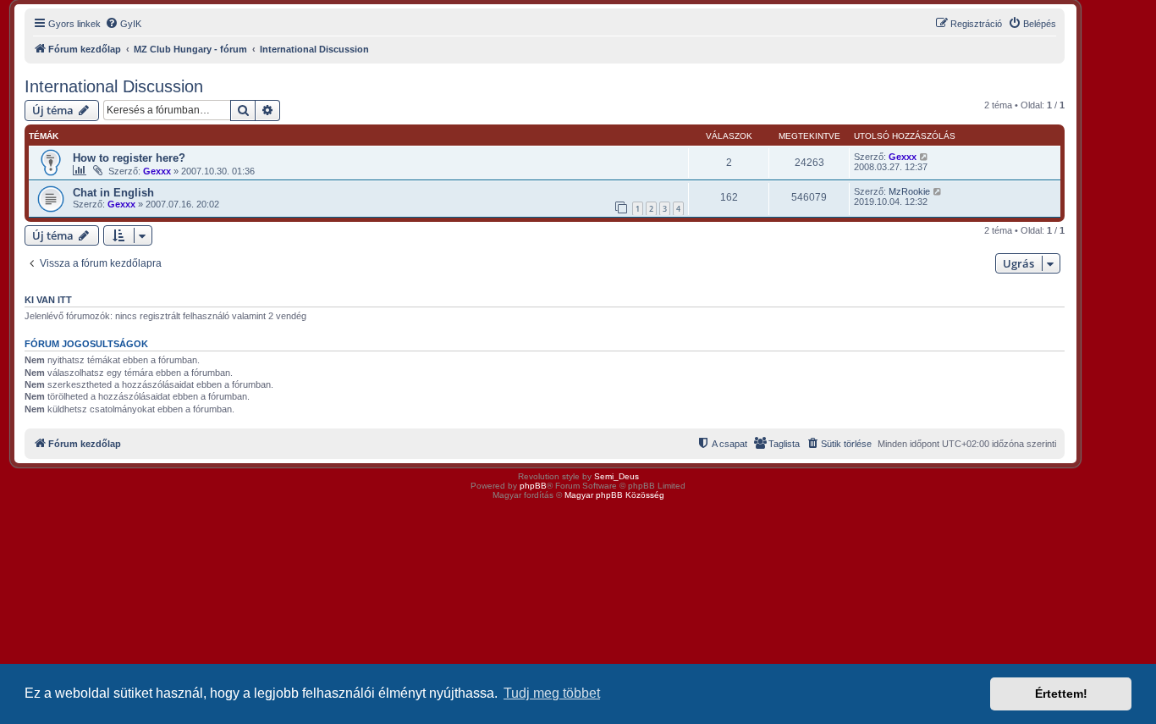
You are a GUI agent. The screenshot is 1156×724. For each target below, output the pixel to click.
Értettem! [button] (1061, 693)
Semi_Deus (616, 476)
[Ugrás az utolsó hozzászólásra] (924, 157)
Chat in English (113, 192)
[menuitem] (123, 24)
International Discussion (114, 86)
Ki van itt (48, 300)
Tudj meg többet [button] (552, 693)
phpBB (533, 485)
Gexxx (157, 171)
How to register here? (129, 158)
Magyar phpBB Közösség (614, 495)
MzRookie (909, 191)
